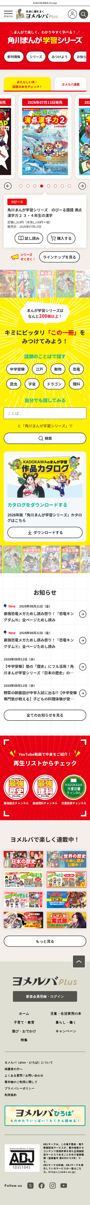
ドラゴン (54, 384)
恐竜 (76, 369)
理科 (76, 384)
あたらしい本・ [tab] (27, 84)
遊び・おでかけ (24, 1031)
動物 (58, 369)
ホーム (24, 1013)
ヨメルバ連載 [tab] (71, 84)
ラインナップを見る (59, 257)
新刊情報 (13, 56)
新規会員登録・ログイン (45, 996)
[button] (8, 186)
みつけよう (59, 56)
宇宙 (32, 384)
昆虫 (13, 384)
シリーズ (36, 56)
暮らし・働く (66, 1022)
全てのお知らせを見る (45, 715)
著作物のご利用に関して (21, 1082)
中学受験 (17, 369)
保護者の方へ (14, 1069)
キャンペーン (66, 1031)
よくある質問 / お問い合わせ (24, 1075)
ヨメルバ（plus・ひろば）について (29, 1062)
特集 (24, 1040)
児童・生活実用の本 (65, 1013)
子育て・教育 (24, 1022)
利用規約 (11, 1095)
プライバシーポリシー (20, 1088)
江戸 (39, 369)
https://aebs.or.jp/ (62, 1172)
